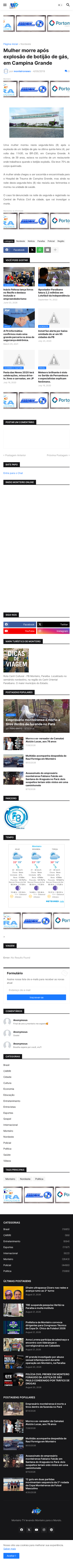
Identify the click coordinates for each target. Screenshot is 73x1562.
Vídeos (7, 1160)
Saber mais (9, 1548)
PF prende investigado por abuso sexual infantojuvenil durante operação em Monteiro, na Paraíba (45, 1359)
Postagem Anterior (15, 455)
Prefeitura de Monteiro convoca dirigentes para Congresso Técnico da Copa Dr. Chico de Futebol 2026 (46, 1325)
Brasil (6, 1065)
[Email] (47, 250)
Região (61, 241)
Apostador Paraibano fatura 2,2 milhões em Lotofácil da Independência (54, 292)
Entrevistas (9, 1106)
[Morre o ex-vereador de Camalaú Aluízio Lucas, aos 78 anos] (13, 743)
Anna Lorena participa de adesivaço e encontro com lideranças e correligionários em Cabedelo (47, 1342)
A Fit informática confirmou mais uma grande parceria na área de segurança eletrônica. (18, 335)
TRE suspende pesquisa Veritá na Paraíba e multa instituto (45, 1306)
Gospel (7, 1118)
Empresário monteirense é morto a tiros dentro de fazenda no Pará (46, 1405)
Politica (7, 1148)
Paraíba (41, 241)
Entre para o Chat (13, 473)
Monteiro (8, 1130)
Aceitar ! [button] (11, 1555)
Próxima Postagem (57, 455)
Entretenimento (11, 1100)
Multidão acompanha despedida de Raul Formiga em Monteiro (46, 757)
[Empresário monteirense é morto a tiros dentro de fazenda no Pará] (13, 1408)
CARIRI (7, 1071)
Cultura (7, 1083)
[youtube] (36, 1530)
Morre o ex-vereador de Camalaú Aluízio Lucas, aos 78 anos (45, 740)
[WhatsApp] (39, 250)
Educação (8, 1094)
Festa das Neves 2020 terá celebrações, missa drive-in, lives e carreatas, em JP (18, 375)
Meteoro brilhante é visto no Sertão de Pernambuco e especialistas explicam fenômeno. (53, 377)
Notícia (31, 241)
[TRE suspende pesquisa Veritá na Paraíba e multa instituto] (13, 1310)
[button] (4, 5)
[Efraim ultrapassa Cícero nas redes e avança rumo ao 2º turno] (13, 1292)
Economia (8, 1088)
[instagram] (44, 1530)
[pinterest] (51, 1530)
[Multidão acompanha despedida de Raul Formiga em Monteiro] (13, 760)
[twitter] (29, 1530)
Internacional (10, 1124)
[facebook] (21, 1530)
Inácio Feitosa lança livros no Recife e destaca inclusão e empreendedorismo (18, 294)
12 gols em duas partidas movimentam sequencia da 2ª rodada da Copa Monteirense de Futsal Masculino (47, 1484)
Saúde (7, 1154)
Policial (51, 241)
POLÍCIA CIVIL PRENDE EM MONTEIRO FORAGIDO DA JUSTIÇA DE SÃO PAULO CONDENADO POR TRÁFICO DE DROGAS (48, 1379)
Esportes (8, 1112)
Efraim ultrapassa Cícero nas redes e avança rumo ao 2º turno (47, 1289)
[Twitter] (32, 250)
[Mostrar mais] (55, 250)
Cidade (7, 1076)
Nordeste (26, 44)
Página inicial (10, 44)
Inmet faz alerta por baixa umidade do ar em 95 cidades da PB (52, 333)
